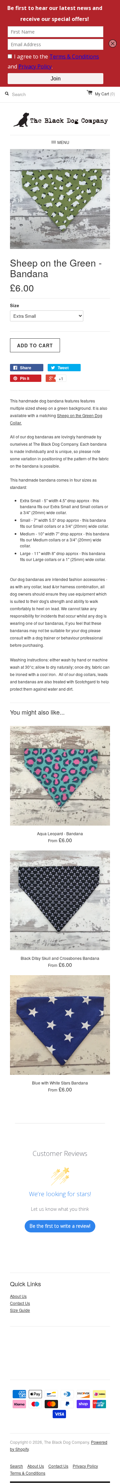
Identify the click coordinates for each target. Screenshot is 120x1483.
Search (16, 1466)
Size (14, 305)
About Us (18, 1296)
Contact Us (20, 1303)
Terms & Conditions (27, 1473)
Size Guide (20, 1310)
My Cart (105, 93)
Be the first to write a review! (60, 1226)
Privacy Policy (85, 1466)
